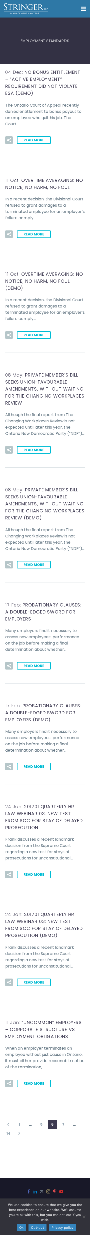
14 (8, 1133)
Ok (21, 1227)
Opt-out (37, 1227)
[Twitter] (42, 1191)
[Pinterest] (55, 1191)
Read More (34, 140)
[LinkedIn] (35, 1191)
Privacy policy (63, 1227)
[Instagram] (48, 1191)
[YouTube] (61, 1191)
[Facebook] (29, 1191)
